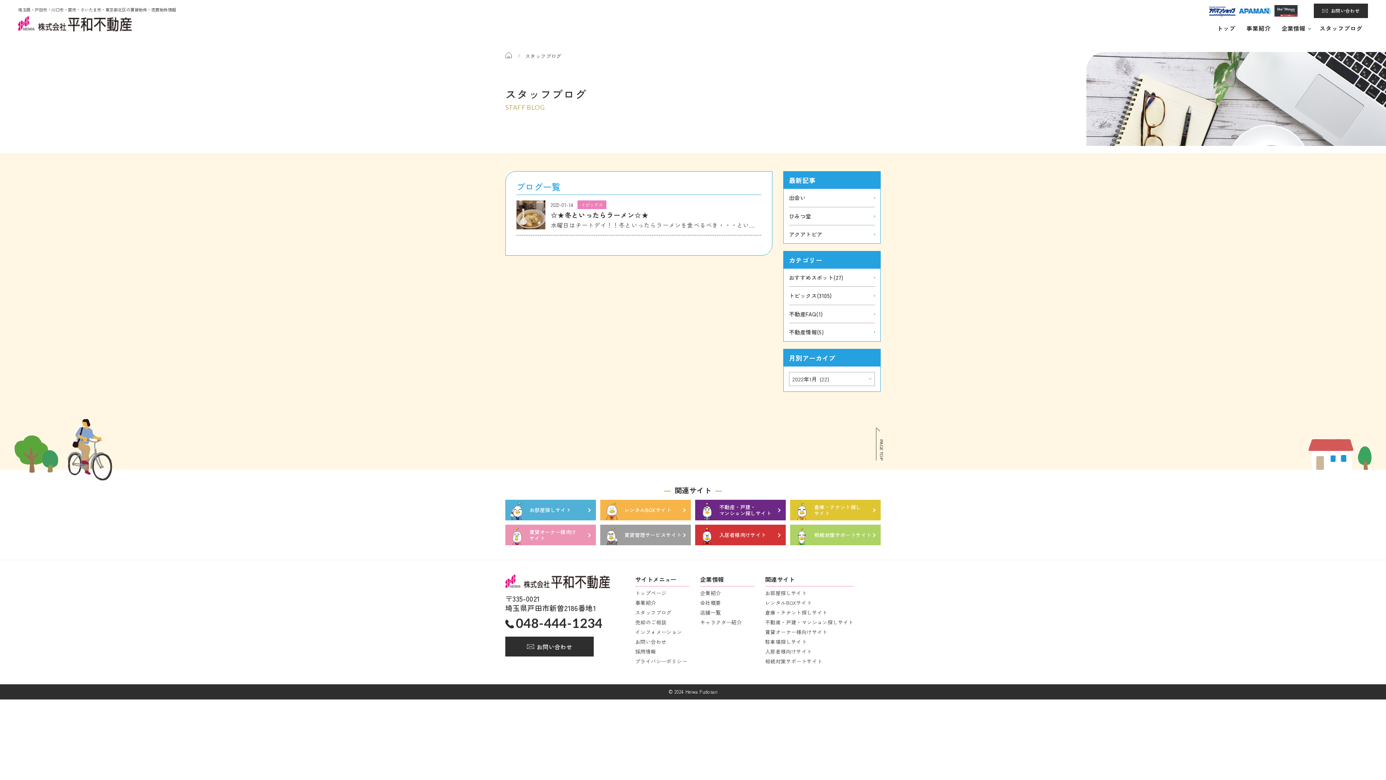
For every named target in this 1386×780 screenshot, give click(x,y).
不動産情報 (806, 332)
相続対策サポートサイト (793, 661)
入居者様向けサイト (788, 651)
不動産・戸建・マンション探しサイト (809, 622)
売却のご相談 (650, 622)
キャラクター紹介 (721, 622)
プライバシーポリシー (661, 661)
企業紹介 (710, 593)
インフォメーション (658, 632)
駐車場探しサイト (786, 641)
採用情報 (645, 651)
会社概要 (710, 602)
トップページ (650, 593)
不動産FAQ (806, 314)
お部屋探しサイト (786, 593)
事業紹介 (1258, 28)
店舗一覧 (710, 612)
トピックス (810, 295)
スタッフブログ (1341, 28)
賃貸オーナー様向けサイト (796, 632)
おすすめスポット (816, 277)
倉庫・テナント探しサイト (796, 612)
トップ (1226, 28)
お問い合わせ (1345, 10)
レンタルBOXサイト (788, 602)
